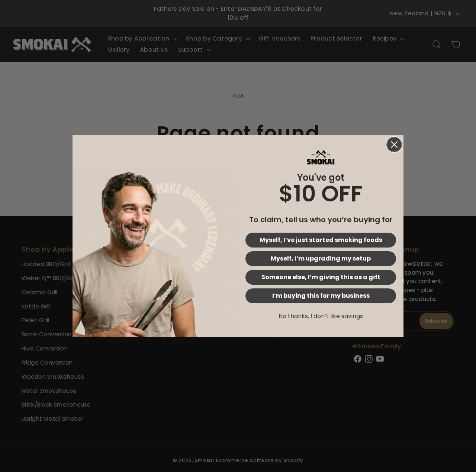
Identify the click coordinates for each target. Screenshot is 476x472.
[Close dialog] (394, 144)
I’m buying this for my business (321, 295)
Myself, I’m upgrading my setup (321, 258)
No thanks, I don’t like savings (321, 316)
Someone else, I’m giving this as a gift (320, 277)
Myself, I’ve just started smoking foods (321, 240)
